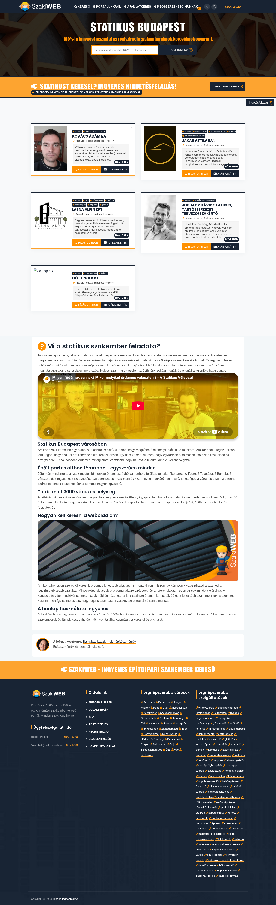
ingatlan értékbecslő (228, 797)
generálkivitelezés (220, 755)
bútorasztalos (220, 828)
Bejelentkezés (100, 739)
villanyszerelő (206, 707)
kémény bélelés (234, 770)
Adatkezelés (98, 724)
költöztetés (220, 713)
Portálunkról (108, 6)
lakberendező (236, 776)
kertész (232, 812)
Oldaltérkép (98, 709)
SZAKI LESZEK (233, 6)
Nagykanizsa (151, 734)
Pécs (156, 707)
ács (87, 200)
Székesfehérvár (169, 713)
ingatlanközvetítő (208, 781)
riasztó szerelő (207, 865)
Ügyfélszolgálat (102, 746)
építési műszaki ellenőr (95, 131)
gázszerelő (219, 723)
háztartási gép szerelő (211, 833)
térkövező (204, 760)
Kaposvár (154, 723)
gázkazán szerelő (222, 818)
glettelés (230, 739)
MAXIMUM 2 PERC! (226, 86)
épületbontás (214, 854)
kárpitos (218, 760)
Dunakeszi (173, 739)
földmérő (240, 755)
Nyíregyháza (179, 707)
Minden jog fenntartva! (66, 898)
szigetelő (94, 205)
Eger (184, 728)
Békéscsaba (150, 728)
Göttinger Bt (85, 278)
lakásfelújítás (201, 131)
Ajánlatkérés (139, 6)
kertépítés (221, 744)
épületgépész (237, 728)
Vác (176, 749)
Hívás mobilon (88, 169)
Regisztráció (99, 731)
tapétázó (203, 844)
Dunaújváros (169, 734)
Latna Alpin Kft (87, 209)
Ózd (168, 749)
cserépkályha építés (210, 765)
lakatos (202, 776)
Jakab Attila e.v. (198, 140)
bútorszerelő (226, 865)
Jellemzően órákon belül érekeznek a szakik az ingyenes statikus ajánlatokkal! (87, 92)
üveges (234, 713)
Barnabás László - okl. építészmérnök (109, 641)
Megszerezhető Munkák (177, 6)
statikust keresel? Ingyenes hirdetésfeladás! (107, 86)
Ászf (92, 717)
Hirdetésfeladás (258, 102)
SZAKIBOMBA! (177, 50)
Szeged (177, 702)
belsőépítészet (230, 781)
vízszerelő (215, 739)
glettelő (105, 205)
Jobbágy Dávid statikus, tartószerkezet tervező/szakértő (207, 209)
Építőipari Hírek (100, 702)
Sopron (167, 723)
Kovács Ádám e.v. (89, 136)
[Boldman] (46, 6)
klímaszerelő (98, 200)
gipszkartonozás (219, 786)
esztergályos (225, 734)
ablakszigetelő (235, 760)
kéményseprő (206, 734)
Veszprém (181, 723)
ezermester (231, 823)
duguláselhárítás (228, 707)
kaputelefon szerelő (223, 849)
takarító (239, 839)
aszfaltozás (214, 770)
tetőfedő (111, 200)
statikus (78, 131)
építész (232, 131)
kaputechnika (216, 812)
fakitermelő (224, 839)
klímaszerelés (217, 728)
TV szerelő (237, 828)
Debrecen (164, 702)
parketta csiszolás (218, 791)
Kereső (84, 6)
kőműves (213, 749)
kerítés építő (80, 205)
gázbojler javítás (228, 875)
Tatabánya (179, 718)
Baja (172, 744)
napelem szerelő (227, 870)
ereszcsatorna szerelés (226, 844)
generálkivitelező (218, 131)
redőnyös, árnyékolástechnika (226, 860)
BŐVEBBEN (121, 162)
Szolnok (164, 718)
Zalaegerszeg (169, 728)
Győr (165, 707)
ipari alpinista (91, 273)
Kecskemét (150, 713)
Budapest (149, 702)
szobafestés (217, 776)
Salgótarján (159, 744)
